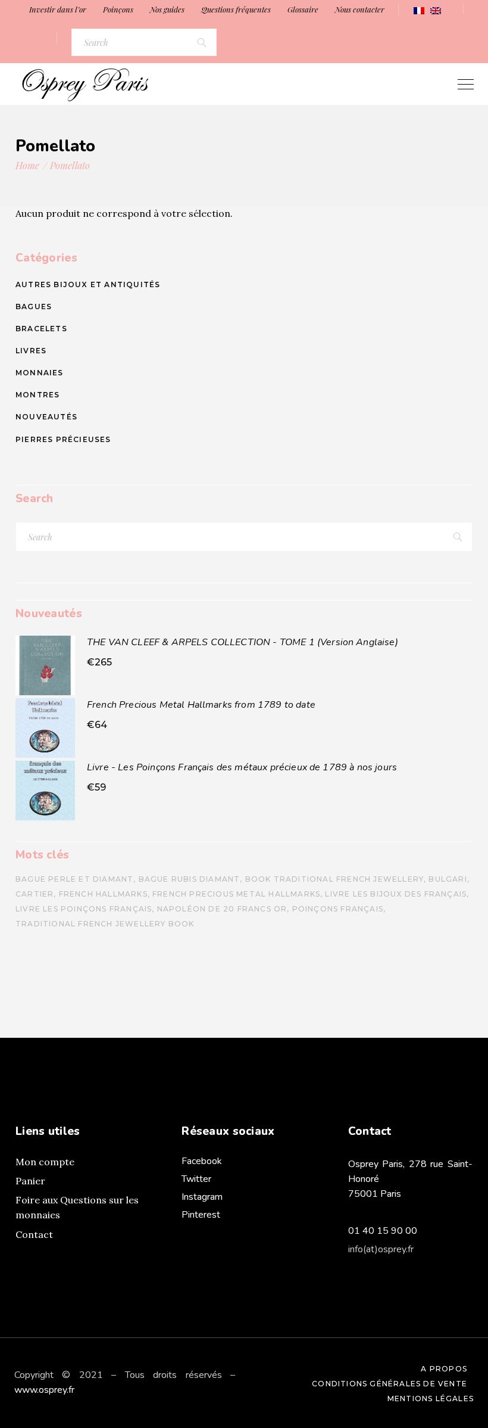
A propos (444, 1368)
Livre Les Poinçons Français (83, 908)
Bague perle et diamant (74, 879)
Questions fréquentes (236, 9)
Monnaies (39, 372)
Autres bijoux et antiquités (87, 284)
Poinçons (118, 9)
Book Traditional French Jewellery (334, 879)
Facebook (202, 1161)
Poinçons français (337, 908)
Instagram (202, 1196)
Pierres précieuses (63, 439)
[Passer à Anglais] (435, 10)
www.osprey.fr (44, 1389)
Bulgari (447, 879)
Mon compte (44, 1162)
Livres (30, 350)
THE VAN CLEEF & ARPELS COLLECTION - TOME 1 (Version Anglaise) (242, 642)
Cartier (34, 893)
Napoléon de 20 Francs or (222, 908)
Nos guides (167, 9)
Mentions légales (430, 1398)
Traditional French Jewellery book (105, 923)
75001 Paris (374, 1193)
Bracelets (41, 328)
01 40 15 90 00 (382, 1230)
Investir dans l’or (57, 9)
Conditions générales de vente (389, 1383)
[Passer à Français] (419, 10)
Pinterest (201, 1214)
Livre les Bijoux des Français (396, 893)
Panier (30, 1181)
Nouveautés (46, 416)
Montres (37, 394)
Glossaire (302, 9)
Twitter (196, 1179)
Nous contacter (359, 9)
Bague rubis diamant (189, 879)
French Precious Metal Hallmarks (236, 893)
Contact (34, 1234)
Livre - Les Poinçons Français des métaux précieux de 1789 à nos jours (242, 767)
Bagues (33, 306)
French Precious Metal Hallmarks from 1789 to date (201, 704)
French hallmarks (103, 893)
